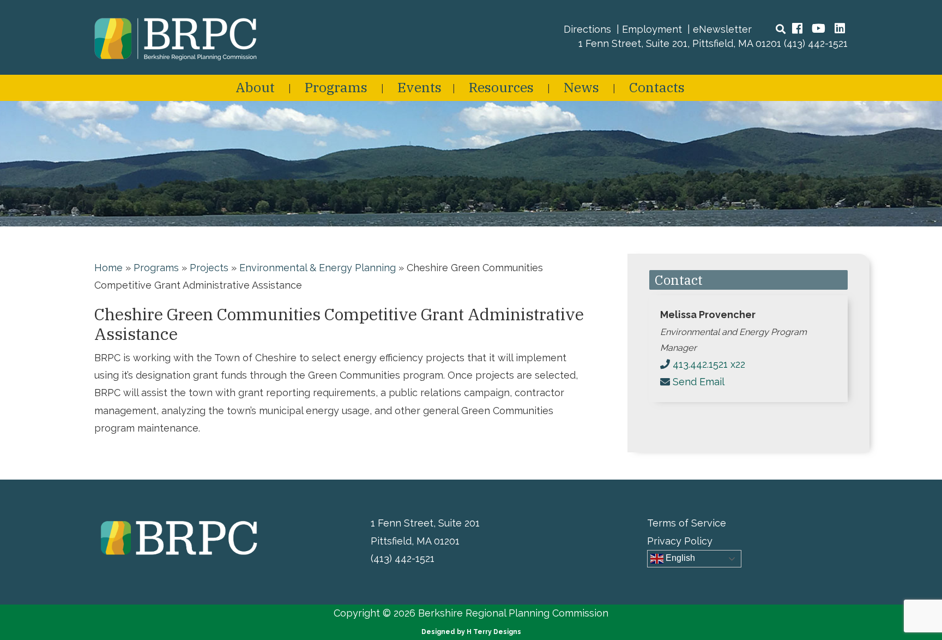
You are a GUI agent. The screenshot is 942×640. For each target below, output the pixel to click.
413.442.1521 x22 (709, 364)
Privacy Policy (679, 541)
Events (419, 87)
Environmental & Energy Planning (317, 267)
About (255, 87)
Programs (336, 87)
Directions (587, 29)
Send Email (698, 381)
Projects (209, 267)
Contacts (657, 87)
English (679, 558)
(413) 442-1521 (816, 43)
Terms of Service (686, 523)
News (581, 87)
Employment (652, 29)
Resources (501, 87)
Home (108, 267)
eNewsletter (722, 29)
